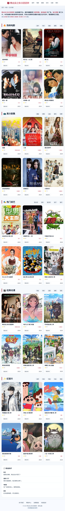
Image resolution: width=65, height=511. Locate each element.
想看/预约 (5, 65)
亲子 (55, 202)
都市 (55, 114)
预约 (56, 3)
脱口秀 (48, 202)
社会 (55, 379)
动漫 (52, 3)
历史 (43, 379)
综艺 (47, 3)
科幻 (43, 25)
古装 (49, 114)
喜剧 (49, 25)
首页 (33, 3)
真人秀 (36, 202)
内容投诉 (43, 503)
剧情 (55, 25)
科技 (49, 379)
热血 (38, 290)
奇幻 (43, 290)
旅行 (61, 202)
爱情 (43, 114)
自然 (38, 379)
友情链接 (36, 503)
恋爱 (49, 290)
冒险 (61, 290)
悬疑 (38, 114)
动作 (38, 25)
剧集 (42, 3)
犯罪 (61, 114)
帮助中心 (28, 503)
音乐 (42, 202)
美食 (61, 379)
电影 (37, 3)
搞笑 (55, 290)
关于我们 (21, 503)
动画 (61, 25)
